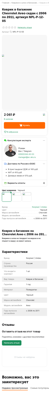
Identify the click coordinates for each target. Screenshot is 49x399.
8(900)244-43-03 (26, 154)
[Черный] (6, 197)
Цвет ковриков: (9, 190)
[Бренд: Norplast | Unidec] (44, 114)
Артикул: (5, 32)
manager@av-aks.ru (27, 157)
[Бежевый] (26, 197)
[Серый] (16, 197)
